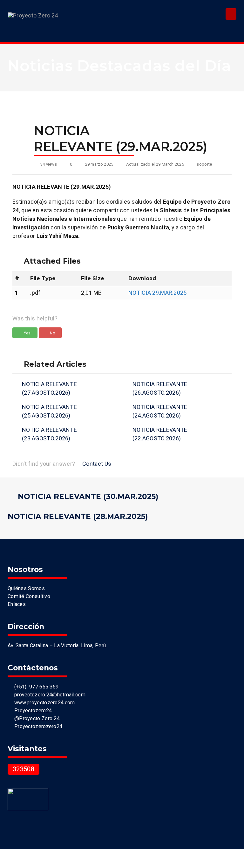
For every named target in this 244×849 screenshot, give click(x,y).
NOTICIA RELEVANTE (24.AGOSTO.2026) (159, 411)
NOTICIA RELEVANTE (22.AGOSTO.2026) (159, 434)
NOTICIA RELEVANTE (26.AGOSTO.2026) (159, 388)
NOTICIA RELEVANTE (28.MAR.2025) (78, 516)
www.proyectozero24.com (43, 703)
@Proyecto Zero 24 (35, 718)
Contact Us (96, 463)
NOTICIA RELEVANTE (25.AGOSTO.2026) (49, 411)
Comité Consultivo (29, 596)
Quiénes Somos (26, 588)
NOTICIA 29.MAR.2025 (157, 292)
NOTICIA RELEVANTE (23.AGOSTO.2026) (49, 434)
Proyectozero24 (31, 711)
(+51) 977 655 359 (34, 687)
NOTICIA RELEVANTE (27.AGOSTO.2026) (49, 388)
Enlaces (17, 604)
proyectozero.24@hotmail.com (48, 695)
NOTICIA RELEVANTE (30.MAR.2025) (88, 496)
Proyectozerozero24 (36, 726)
